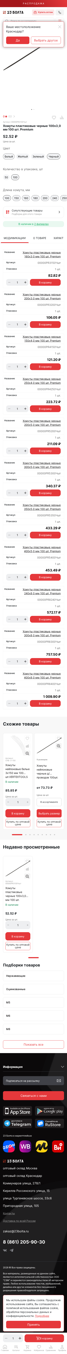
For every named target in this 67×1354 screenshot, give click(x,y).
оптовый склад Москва (20, 1168)
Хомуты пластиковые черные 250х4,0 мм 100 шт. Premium (42, 380)
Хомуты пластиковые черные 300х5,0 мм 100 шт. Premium (42, 465)
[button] (60, 21)
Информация (13, 1067)
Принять (33, 1324)
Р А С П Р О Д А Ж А (33, 3)
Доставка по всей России (19, 1220)
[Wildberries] (25, 1146)
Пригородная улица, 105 (21, 1206)
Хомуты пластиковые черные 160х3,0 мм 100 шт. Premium (42, 254)
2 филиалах (41, 224)
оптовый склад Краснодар (22, 1176)
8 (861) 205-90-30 (24, 1242)
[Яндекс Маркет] (42, 1146)
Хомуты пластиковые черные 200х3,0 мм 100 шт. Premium (42, 296)
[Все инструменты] (58, 1146)
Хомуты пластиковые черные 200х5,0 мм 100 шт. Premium (42, 422)
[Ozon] (9, 1146)
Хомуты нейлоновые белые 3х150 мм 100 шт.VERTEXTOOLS (17, 770)
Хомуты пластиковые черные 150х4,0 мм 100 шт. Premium (42, 338)
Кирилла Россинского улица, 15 (26, 1191)
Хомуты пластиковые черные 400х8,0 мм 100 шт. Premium (42, 675)
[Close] (60, 27)
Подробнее (42, 1315)
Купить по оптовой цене (17, 823)
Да (18, 40)
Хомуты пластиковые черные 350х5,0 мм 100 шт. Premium (42, 507)
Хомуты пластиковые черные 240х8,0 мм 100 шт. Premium (42, 591)
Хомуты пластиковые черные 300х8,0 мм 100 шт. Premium (42, 633)
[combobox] (28, 21)
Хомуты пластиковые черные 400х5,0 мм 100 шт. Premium (42, 549)
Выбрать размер (49, 813)
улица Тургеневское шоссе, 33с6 (27, 1198)
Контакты (9, 1213)
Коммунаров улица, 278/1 (21, 1183)
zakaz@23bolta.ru (16, 1231)
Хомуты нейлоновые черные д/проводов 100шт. (47, 771)
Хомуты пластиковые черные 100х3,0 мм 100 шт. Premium (15, 894)
